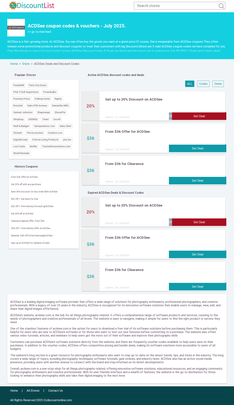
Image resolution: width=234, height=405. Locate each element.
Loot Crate (19, 146)
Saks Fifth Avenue (37, 105)
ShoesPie (60, 112)
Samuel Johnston (23, 112)
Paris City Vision (37, 85)
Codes (203, 84)
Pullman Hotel (42, 98)
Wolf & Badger (21, 126)
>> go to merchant (39, 32)
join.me (67, 139)
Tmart (45, 119)
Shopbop (18, 119)
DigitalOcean (20, 139)
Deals (218, 84)
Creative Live (55, 132)
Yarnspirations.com (44, 126)
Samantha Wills (60, 105)
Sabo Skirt (65, 126)
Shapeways (43, 112)
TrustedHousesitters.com (56, 146)
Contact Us (55, 390)
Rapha (58, 98)
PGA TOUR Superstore (25, 91)
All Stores (33, 390)
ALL (189, 84)
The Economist (35, 132)
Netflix (33, 146)
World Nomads (21, 153)
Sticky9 (17, 132)
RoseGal (17, 105)
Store (26, 64)
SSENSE (32, 119)
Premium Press (21, 98)
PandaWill (18, 85)
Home (14, 64)
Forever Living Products (45, 139)
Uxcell (56, 119)
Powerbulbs (49, 91)
